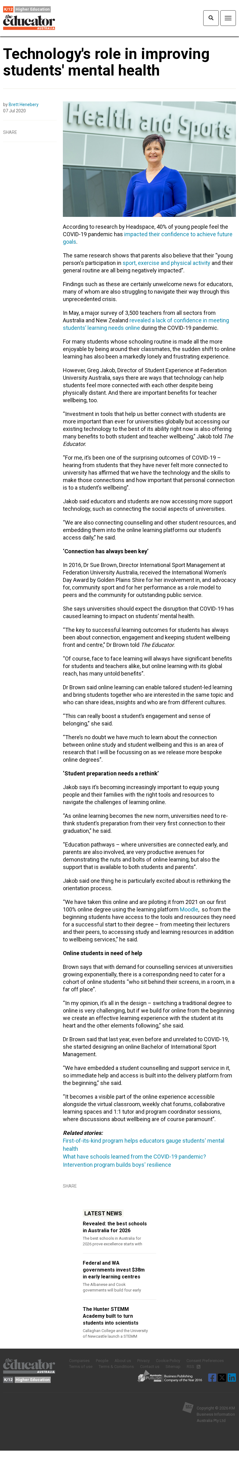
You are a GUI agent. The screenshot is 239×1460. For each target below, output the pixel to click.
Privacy (143, 1360)
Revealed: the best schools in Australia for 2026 (115, 1227)
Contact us (149, 1366)
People (102, 1360)
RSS (191, 1366)
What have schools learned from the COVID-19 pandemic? (134, 1156)
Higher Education (33, 9)
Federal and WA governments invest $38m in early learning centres (114, 1270)
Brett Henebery (24, 104)
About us (123, 1360)
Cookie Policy (168, 1360)
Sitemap (173, 1366)
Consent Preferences (205, 1360)
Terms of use (80, 1366)
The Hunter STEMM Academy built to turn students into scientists (110, 1316)
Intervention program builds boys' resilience (117, 1164)
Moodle (189, 909)
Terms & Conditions (116, 1366)
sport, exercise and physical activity (166, 263)
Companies (79, 1360)
